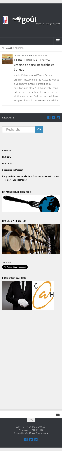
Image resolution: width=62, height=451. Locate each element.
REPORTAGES (28, 55)
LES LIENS (7, 163)
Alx (46, 433)
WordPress (30, 433)
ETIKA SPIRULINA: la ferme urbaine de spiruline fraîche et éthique (34, 64)
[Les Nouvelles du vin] (31, 253)
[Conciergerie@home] (28, 309)
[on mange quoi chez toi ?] (31, 211)
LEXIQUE (6, 157)
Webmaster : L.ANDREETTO (31, 430)
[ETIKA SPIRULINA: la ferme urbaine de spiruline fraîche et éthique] (7, 59)
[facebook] (49, 117)
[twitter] (53, 117)
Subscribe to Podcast (12, 169)
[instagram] (58, 117)
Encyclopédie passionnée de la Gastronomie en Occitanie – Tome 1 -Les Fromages (30, 178)
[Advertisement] (23, 360)
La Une (17, 55)
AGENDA (6, 150)
